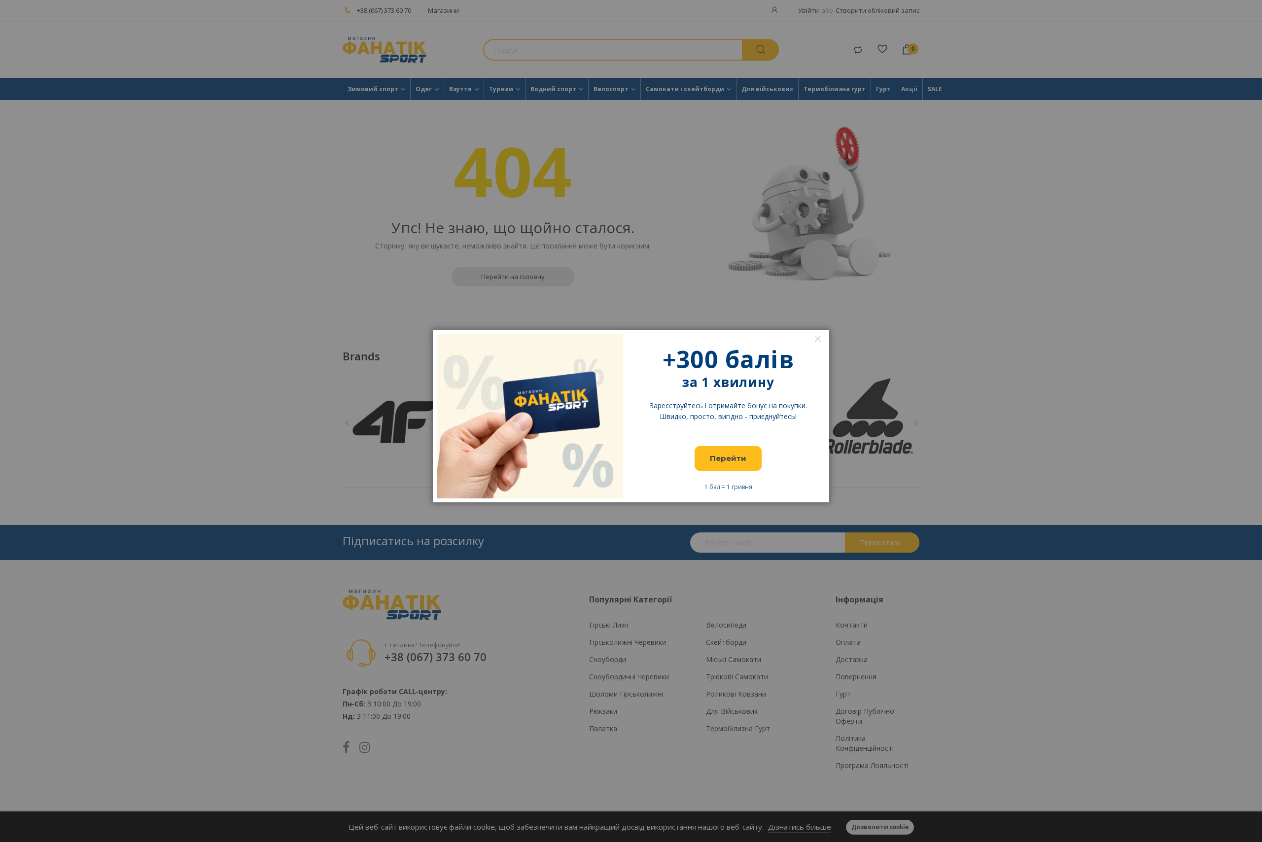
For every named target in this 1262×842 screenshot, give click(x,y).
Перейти (728, 458)
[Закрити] (817, 339)
